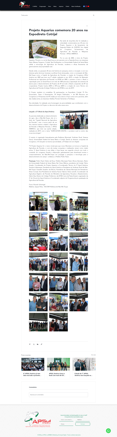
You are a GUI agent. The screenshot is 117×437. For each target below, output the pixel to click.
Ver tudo (93, 355)
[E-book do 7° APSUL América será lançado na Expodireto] (84, 364)
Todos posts (24, 15)
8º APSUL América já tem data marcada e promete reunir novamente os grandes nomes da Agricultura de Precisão (31, 374)
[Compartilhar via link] (41, 344)
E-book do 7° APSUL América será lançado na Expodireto (83, 374)
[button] (93, 15)
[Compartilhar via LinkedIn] (37, 344)
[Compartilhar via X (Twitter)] (33, 344)
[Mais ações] (87, 26)
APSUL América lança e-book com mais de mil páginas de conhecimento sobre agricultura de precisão (57, 374)
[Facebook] (84, 6)
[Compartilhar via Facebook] (30, 344)
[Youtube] (88, 6)
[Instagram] (86, 6)
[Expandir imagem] (38, 201)
